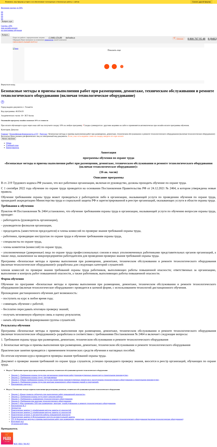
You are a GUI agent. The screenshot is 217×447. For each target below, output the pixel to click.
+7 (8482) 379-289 (55, 38)
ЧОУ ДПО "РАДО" (22, 444)
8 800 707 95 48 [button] (196, 38)
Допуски (43, 134)
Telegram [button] (180, 39)
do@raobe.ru (70, 38)
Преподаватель (12, 148)
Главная (4, 134)
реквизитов (49, 40)
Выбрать (5, 35)
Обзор (8, 143)
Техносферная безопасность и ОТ (23, 134)
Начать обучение (8, 139)
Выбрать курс (7, 21)
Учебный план (12, 145)
